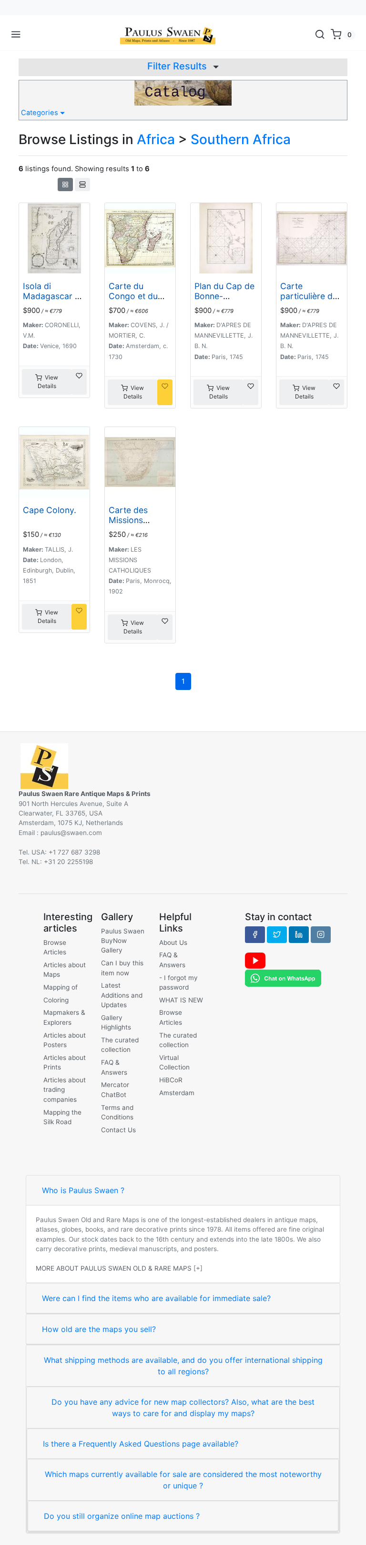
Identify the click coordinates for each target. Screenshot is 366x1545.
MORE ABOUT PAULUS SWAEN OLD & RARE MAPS (114, 1268)
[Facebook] (255, 934)
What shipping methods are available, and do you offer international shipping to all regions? (183, 1365)
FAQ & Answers (114, 1067)
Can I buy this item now (122, 967)
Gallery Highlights (116, 1022)
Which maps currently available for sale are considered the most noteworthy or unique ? (183, 1479)
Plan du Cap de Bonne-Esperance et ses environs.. (224, 301)
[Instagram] (321, 934)
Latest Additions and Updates (121, 995)
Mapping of (60, 987)
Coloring (56, 1000)
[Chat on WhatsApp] (283, 977)
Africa (156, 139)
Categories (40, 112)
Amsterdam (176, 1093)
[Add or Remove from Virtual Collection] (79, 382)
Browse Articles (54, 947)
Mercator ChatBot (115, 1089)
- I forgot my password (178, 982)
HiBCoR (171, 1080)
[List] (82, 184)
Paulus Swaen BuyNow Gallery (122, 940)
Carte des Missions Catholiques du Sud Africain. (138, 525)
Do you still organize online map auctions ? (122, 1516)
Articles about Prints (64, 1062)
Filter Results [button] (178, 66)
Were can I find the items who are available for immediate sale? (156, 1298)
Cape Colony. (49, 510)
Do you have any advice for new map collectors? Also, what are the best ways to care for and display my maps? (183, 1407)
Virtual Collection (174, 1062)
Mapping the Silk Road (62, 1117)
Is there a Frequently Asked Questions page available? (140, 1443)
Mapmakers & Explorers (64, 1017)
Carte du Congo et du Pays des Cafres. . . (133, 301)
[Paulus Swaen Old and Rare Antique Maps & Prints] (167, 35)
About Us (173, 942)
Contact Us (118, 1130)
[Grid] (65, 184)
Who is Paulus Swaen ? (83, 1190)
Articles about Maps (64, 969)
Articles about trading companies (64, 1089)
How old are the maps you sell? (99, 1329)
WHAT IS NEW (181, 1000)
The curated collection (120, 1044)
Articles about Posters (64, 1040)
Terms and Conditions (117, 1112)
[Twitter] (277, 934)
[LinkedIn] (299, 934)
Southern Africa (241, 139)
